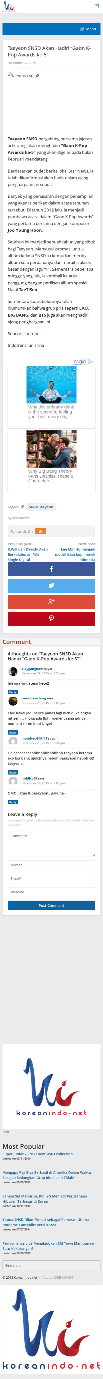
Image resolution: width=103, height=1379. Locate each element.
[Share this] (51, 569)
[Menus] (98, 6)
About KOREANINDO (58, 1277)
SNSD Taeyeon (41, 507)
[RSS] (42, 531)
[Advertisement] (51, 982)
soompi (31, 333)
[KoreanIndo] (9, 5)
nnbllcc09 (29, 778)
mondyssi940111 (34, 738)
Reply (12, 692)
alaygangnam (33, 668)
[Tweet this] (51, 586)
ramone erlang (34, 698)
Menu (90, 28)
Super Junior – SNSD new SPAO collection (37, 1154)
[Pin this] (51, 619)
